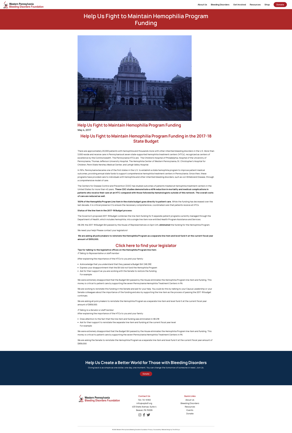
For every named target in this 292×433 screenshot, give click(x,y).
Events (189, 410)
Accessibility (157, 429)
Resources (190, 406)
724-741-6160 (144, 399)
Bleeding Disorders (190, 403)
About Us (189, 399)
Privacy (150, 429)
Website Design (166, 429)
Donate (146, 374)
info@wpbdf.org (144, 403)
